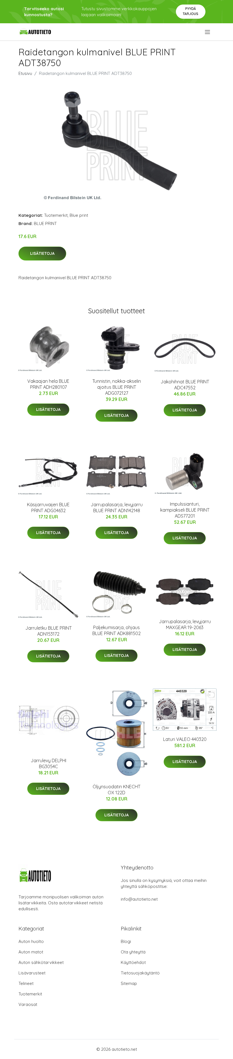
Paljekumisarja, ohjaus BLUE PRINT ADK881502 (116, 630)
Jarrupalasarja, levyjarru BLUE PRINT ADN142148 (117, 507)
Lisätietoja (42, 253)
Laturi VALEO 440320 (185, 739)
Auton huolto (31, 941)
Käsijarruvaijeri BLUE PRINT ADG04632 (48, 507)
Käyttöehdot (133, 962)
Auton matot (30, 952)
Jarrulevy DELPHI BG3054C (48, 763)
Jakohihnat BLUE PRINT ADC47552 (185, 384)
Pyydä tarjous (190, 11)
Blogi (126, 941)
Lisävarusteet (31, 973)
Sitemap (129, 983)
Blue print (79, 215)
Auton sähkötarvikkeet (41, 962)
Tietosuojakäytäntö (140, 973)
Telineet (26, 983)
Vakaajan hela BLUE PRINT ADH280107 (48, 384)
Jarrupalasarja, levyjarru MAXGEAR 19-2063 (185, 624)
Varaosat (27, 1004)
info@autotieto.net (139, 899)
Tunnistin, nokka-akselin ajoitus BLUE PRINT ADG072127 (116, 387)
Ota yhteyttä (133, 952)
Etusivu (25, 73)
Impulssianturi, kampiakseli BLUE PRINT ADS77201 (184, 510)
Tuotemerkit (56, 215)
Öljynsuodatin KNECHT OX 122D (116, 789)
